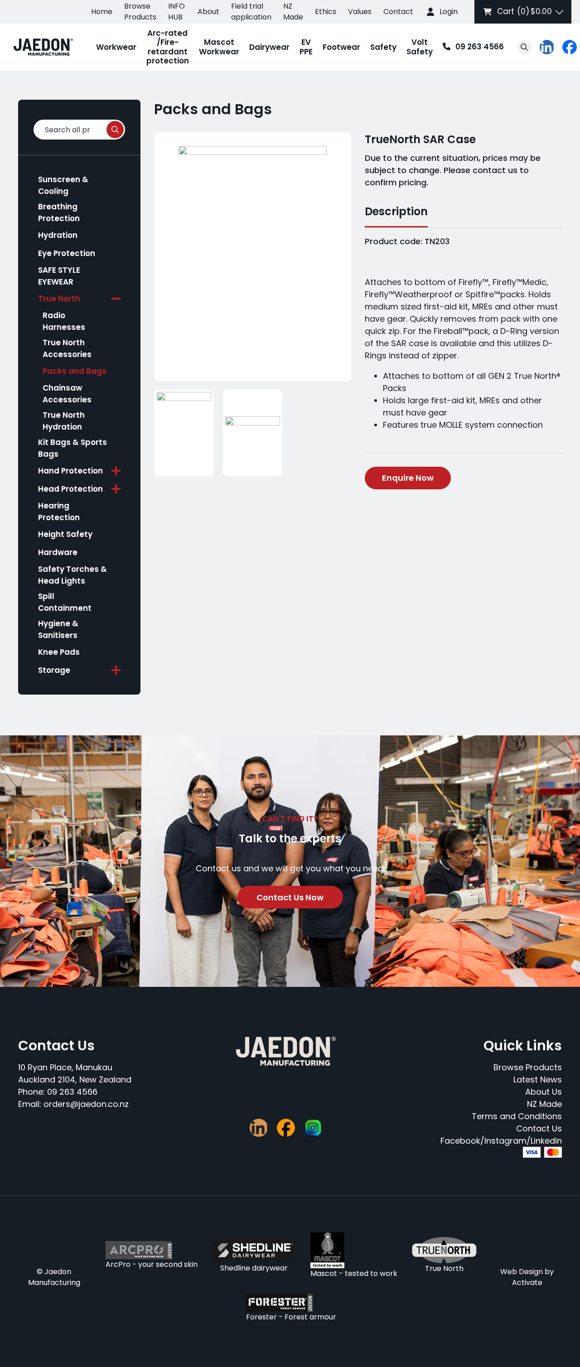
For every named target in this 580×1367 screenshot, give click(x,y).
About (208, 11)
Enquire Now (408, 477)
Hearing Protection (59, 511)
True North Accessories (67, 348)
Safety (383, 47)
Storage (54, 670)
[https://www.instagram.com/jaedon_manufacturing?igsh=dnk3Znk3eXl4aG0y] (313, 1128)
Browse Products (140, 11)
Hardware (57, 552)
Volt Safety (419, 47)
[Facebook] (569, 47)
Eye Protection (66, 253)
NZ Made (293, 11)
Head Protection (70, 488)
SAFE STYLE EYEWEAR (59, 276)
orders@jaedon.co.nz (86, 1104)
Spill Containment (65, 602)
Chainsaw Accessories (67, 393)
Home (101, 11)
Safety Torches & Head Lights (72, 575)
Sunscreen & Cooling (63, 185)
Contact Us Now (290, 897)
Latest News (537, 1079)
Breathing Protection (59, 212)
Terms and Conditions (517, 1116)
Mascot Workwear (219, 47)
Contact (398, 11)
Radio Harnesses (64, 321)
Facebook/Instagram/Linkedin (501, 1140)
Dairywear (269, 47)
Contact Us (539, 1128)
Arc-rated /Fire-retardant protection (167, 47)
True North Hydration (64, 421)
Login (449, 11)
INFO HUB (176, 11)
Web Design (521, 1271)
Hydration (57, 235)
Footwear (341, 47)
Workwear (116, 47)
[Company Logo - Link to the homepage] (43, 47)
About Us (543, 1091)
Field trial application (251, 11)
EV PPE (306, 47)
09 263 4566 (471, 47)
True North (59, 298)
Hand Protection (70, 470)
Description (396, 211)
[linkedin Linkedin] (547, 47)
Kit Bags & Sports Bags (72, 448)
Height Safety (65, 534)
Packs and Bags (74, 371)
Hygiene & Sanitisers (58, 629)
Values (360, 11)
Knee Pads (59, 652)
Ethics (325, 11)
